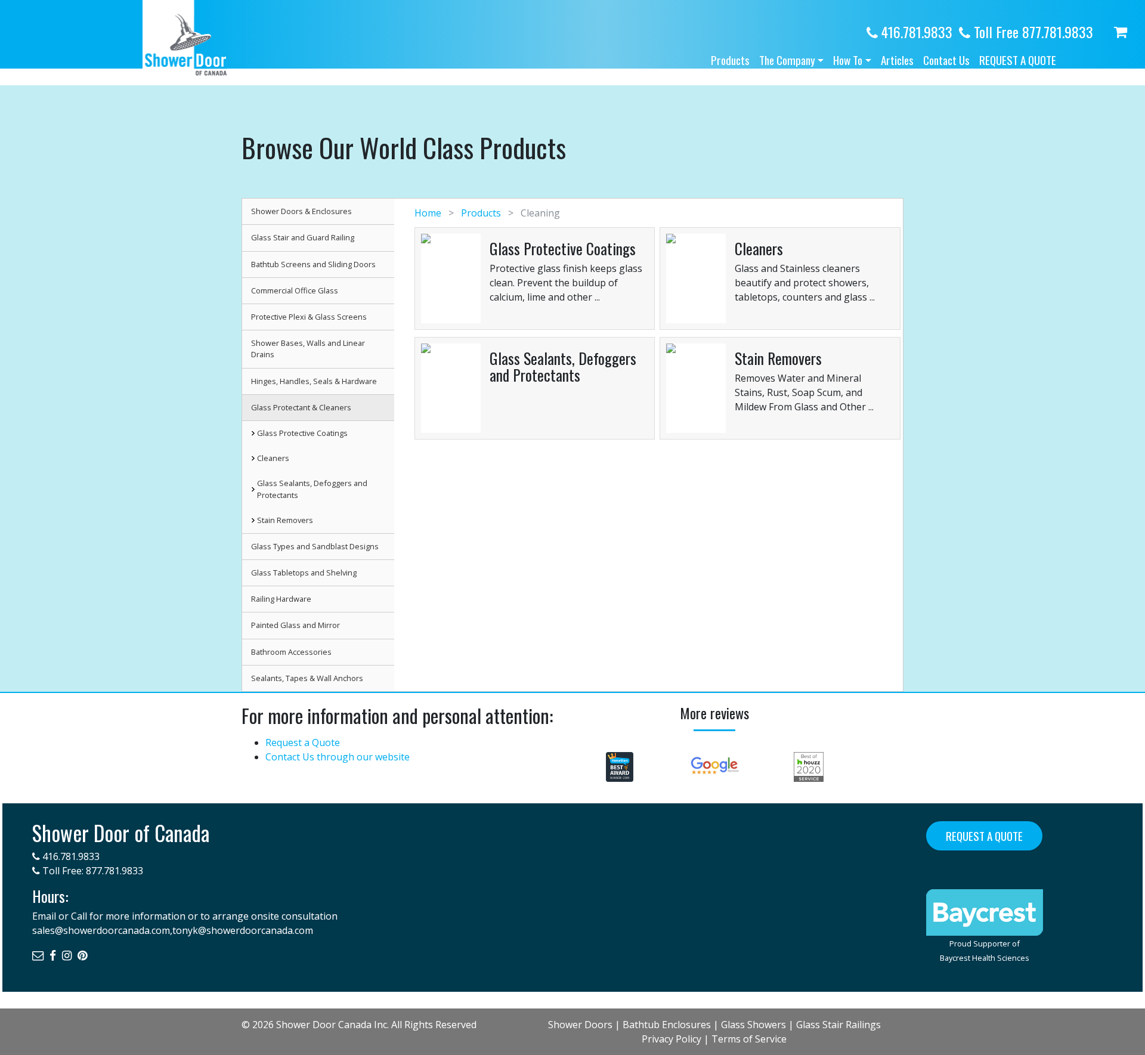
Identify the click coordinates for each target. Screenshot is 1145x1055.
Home (429, 212)
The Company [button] (787, 60)
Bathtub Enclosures (667, 1024)
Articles (897, 60)
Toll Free (1031, 31)
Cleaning (539, 212)
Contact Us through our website (337, 756)
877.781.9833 (114, 870)
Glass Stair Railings (838, 1024)
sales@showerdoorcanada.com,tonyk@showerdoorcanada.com (172, 930)
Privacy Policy (671, 1038)
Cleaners (273, 458)
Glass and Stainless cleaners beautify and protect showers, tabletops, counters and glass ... (805, 283)
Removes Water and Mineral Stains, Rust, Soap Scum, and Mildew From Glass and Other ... (804, 392)
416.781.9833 (915, 31)
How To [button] (847, 60)
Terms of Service (749, 1038)
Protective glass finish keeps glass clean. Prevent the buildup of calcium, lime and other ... (566, 283)
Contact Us (946, 60)
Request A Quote (984, 835)
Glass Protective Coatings (302, 433)
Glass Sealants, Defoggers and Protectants (312, 489)
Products (730, 60)
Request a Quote (1017, 60)
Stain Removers (285, 520)
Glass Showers (753, 1024)
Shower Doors (580, 1024)
